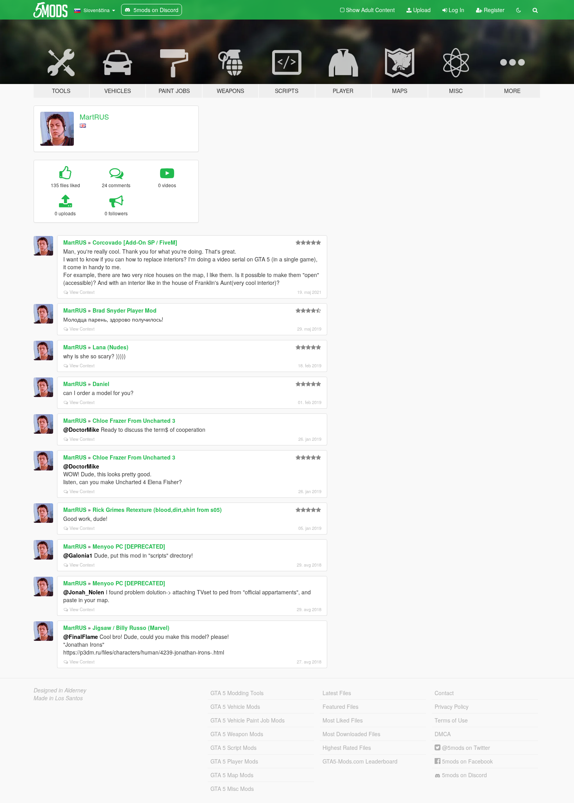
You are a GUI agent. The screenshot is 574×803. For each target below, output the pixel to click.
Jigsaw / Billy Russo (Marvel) (131, 627)
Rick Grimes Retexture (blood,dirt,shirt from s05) (157, 509)
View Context (82, 292)
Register (493, 10)
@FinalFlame (80, 636)
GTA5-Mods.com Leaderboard (360, 761)
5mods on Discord (463, 775)
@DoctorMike (81, 429)
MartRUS (94, 116)
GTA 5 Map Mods (231, 775)
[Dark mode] (518, 10)
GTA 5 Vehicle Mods (235, 706)
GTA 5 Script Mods (233, 747)
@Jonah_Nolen (83, 592)
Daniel (101, 384)
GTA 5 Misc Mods (232, 788)
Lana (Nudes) (110, 347)
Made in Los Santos (58, 698)
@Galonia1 (78, 555)
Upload (421, 10)
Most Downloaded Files (351, 734)
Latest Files (337, 693)
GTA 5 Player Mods (234, 761)
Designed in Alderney (60, 690)
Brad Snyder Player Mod (125, 310)
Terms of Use (451, 720)
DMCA (443, 734)
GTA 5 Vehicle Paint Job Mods (247, 720)
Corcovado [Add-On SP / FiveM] (135, 242)
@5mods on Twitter (465, 747)
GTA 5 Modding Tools (237, 693)
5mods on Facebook (466, 761)
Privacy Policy (452, 706)
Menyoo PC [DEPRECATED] (129, 546)
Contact (444, 693)
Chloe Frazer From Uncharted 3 (134, 420)
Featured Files (340, 706)
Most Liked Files (343, 720)
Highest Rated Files (347, 747)
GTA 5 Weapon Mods (236, 734)
